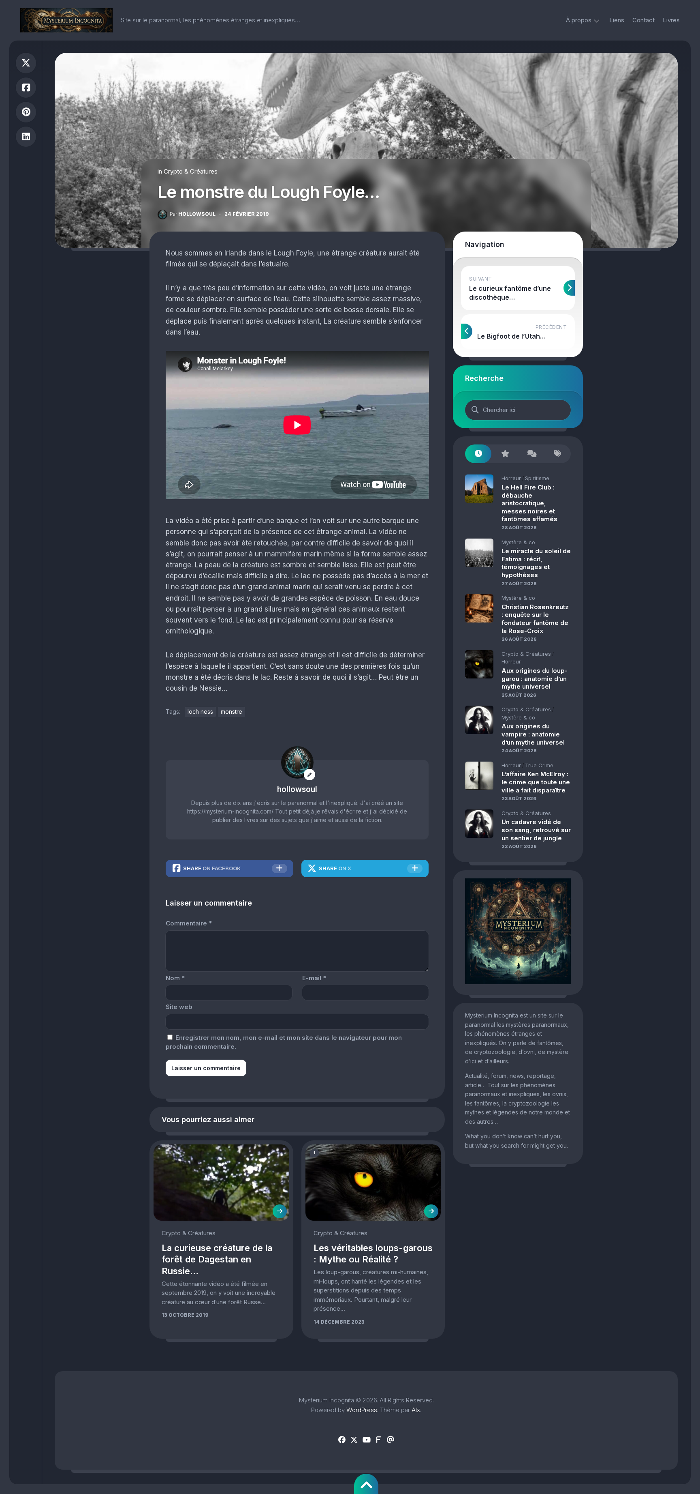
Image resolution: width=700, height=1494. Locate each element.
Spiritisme (537, 478)
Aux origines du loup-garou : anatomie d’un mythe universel (535, 678)
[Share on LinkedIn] (26, 137)
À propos (578, 20)
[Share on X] (26, 63)
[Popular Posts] (504, 454)
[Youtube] (366, 1440)
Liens (616, 20)
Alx (416, 1410)
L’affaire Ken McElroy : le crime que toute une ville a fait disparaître (536, 782)
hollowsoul (193, 214)
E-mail (314, 978)
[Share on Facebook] (26, 87)
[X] (354, 1440)
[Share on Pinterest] (26, 112)
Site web (179, 1007)
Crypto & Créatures (191, 171)
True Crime (539, 765)
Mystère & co (518, 542)
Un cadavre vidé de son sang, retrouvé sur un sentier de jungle (536, 829)
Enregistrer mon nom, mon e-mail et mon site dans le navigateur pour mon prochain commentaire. (284, 1042)
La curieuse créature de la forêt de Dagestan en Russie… (217, 1259)
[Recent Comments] (531, 454)
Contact (643, 20)
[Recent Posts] (478, 454)
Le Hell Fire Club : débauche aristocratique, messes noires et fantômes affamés (529, 503)
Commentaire (189, 923)
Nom (175, 978)
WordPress (361, 1410)
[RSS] (378, 1440)
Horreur (511, 478)
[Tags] (557, 454)
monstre (231, 711)
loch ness (200, 711)
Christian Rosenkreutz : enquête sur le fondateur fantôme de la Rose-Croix (535, 619)
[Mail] (390, 1440)
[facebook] (342, 1440)
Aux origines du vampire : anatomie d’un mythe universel (533, 734)
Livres (671, 20)
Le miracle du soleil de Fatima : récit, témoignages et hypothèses (536, 563)
